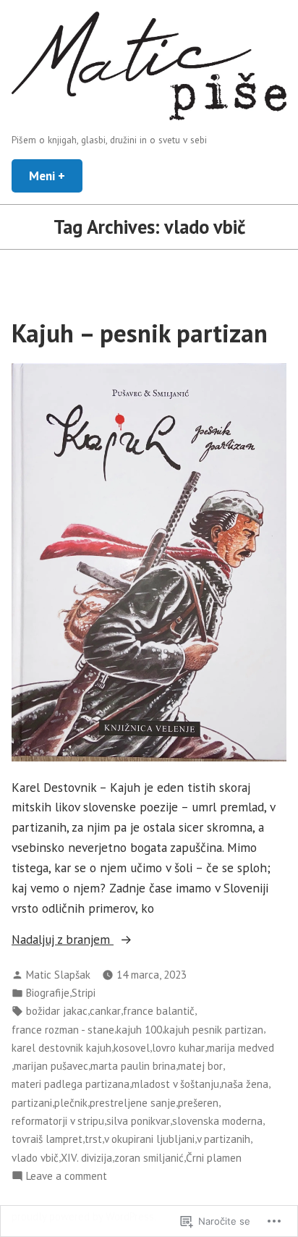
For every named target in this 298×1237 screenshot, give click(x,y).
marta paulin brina (133, 1066)
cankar (105, 1011)
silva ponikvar (138, 1121)
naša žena (244, 1084)
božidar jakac (57, 1011)
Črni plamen (214, 1158)
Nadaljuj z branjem (63, 940)
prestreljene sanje (133, 1103)
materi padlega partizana (70, 1084)
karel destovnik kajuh (61, 1048)
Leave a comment (66, 1176)
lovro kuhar (178, 1048)
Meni (55, 175)
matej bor (200, 1066)
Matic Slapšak (58, 974)
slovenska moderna (217, 1121)
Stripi (83, 993)
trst (93, 1139)
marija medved (240, 1048)
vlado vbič (35, 1158)
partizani (32, 1103)
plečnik (71, 1103)
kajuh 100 (139, 1030)
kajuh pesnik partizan (213, 1030)
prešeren (198, 1103)
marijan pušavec (51, 1066)
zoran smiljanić (149, 1158)
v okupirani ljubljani (149, 1139)
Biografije (47, 993)
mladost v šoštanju (175, 1084)
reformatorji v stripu (58, 1121)
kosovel (132, 1048)
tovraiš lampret (47, 1139)
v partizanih (223, 1139)
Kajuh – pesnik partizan (140, 333)
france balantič (159, 1011)
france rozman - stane (63, 1030)
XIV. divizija (86, 1158)
